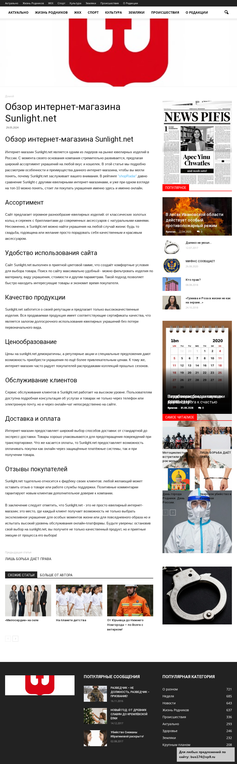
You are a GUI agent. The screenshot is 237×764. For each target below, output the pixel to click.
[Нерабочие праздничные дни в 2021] (197, 363)
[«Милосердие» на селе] (28, 600)
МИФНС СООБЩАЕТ (200, 261)
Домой (9, 96)
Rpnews (170, 231)
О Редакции (130, 3)
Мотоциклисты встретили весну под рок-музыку (178, 457)
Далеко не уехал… (199, 242)
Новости (169, 703)
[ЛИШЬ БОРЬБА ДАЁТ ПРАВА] (216, 438)
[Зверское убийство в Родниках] (216, 479)
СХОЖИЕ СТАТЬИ (21, 575)
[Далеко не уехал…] (171, 247)
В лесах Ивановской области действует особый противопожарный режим (194, 220)
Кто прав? (193, 279)
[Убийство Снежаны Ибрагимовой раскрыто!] (95, 738)
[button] (226, 12)
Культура (75, 3)
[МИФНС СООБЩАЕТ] (171, 266)
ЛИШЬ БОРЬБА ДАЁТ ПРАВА (28, 559)
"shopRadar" (127, 176)
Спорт (61, 3)
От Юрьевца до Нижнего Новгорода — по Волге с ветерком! (125, 624)
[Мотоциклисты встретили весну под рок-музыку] (178, 438)
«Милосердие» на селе (21, 620)
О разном (170, 689)
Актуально (11, 3)
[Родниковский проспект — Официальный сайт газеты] (118, 53)
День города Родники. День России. (173, 498)
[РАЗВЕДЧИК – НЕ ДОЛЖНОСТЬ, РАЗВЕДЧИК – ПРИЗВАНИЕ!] (95, 694)
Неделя (168, 696)
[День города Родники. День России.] (178, 479)
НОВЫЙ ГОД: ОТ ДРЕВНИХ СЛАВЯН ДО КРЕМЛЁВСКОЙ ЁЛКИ (129, 714)
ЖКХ (50, 3)
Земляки (91, 3)
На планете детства (71, 620)
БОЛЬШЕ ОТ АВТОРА (56, 575)
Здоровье (170, 731)
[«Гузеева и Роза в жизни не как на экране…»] (171, 303)
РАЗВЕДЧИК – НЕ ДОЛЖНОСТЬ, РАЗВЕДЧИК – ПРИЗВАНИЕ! (130, 692)
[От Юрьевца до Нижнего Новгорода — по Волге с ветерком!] (130, 600)
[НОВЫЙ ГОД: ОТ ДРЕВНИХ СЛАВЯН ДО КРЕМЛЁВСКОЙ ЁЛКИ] (95, 716)
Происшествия (109, 3)
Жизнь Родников (33, 3)
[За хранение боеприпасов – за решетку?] (197, 595)
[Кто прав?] (171, 284)
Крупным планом (176, 744)
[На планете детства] (79, 600)
